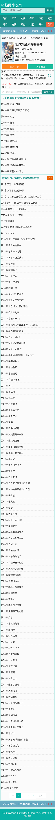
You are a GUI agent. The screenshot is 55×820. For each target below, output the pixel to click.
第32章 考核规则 (9, 373)
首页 (5, 18)
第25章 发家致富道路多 (12, 330)
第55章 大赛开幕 (9, 513)
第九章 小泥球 (8, 233)
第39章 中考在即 (9, 416)
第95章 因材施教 (9, 757)
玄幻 (14, 18)
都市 (31, 18)
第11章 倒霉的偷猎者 (11, 245)
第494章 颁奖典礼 (9, 140)
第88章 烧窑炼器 (9, 714)
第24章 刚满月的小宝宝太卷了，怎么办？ (20, 324)
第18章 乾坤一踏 (9, 287)
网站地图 (27, 815)
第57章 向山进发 (9, 525)
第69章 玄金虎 (8, 599)
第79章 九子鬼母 (9, 660)
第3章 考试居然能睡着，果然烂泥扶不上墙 (21, 196)
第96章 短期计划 (9, 763)
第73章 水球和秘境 (10, 623)
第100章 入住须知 (9, 788)
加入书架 (14, 66)
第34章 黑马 (7, 385)
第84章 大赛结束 (9, 690)
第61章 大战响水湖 (10, 550)
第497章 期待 (7, 122)
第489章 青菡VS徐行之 (12, 171)
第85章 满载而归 (9, 696)
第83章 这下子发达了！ (12, 684)
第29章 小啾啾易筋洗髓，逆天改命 (17, 355)
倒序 (50, 177)
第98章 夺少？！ (9, 775)
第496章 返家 (7, 128)
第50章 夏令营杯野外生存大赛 (15, 483)
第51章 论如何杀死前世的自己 (15, 489)
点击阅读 (40, 66)
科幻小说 (21, 37)
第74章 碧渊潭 (8, 629)
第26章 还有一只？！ (11, 336)
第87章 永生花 (8, 708)
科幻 (5, 24)
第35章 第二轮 (8, 391)
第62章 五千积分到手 (11, 556)
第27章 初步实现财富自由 (13, 342)
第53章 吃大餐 (8, 501)
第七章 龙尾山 (8, 220)
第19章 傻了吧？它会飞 (12, 294)
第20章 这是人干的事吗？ (13, 300)
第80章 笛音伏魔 (9, 666)
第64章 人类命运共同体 (12, 568)
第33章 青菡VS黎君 (10, 379)
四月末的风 (27, 48)
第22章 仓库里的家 (10, 312)
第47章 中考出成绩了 (11, 464)
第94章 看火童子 (9, 751)
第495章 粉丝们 (8, 134)
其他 (23, 24)
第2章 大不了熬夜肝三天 (12, 190)
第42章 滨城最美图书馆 (12, 434)
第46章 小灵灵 (8, 458)
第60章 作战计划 (9, 544)
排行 (31, 24)
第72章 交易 (7, 617)
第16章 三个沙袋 (9, 275)
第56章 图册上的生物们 (12, 519)
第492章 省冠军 (8, 152)
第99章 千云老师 (9, 782)
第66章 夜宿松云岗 (10, 580)
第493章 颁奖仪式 (9, 146)
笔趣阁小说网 (11, 4)
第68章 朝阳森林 (9, 592)
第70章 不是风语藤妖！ (12, 605)
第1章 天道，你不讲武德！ (13, 184)
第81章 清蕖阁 (8, 672)
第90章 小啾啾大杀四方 (12, 727)
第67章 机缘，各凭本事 (12, 586)
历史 (40, 18)
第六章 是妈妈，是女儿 (12, 214)
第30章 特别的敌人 (10, 361)
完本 (40, 24)
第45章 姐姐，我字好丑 (12, 452)
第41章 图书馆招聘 (10, 428)
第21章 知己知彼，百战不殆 (14, 306)
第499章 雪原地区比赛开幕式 (15, 110)
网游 (50, 18)
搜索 (49, 10)
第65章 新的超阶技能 (11, 574)
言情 (14, 24)
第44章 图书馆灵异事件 (12, 446)
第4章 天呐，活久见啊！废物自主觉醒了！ (21, 202)
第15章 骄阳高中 (9, 269)
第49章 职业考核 (9, 477)
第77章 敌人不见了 (10, 647)
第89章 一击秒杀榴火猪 (12, 721)
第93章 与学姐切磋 (10, 745)
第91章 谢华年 (8, 733)
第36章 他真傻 (8, 397)
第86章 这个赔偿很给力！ (13, 702)
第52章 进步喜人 (9, 495)
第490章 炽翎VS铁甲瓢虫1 (13, 165)
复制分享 (48, 91)
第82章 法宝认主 (9, 678)
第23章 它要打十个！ (11, 318)
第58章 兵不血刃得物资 (12, 531)
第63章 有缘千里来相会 (12, 562)
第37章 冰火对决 (9, 403)
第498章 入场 (7, 116)
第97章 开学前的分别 (11, 769)
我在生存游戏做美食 (23, 83)
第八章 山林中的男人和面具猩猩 (16, 226)
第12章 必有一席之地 (11, 251)
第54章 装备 (7, 507)
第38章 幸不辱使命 (10, 409)
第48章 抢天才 (8, 470)
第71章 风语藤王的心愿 (12, 611)
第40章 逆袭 (7, 422)
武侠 (23, 18)
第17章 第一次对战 (10, 281)
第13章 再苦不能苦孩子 (12, 257)
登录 (50, 24)
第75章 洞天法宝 (9, 635)
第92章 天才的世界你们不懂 (14, 739)
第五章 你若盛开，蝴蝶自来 (14, 208)
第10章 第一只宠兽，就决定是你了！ (18, 239)
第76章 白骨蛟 (8, 641)
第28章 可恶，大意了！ (12, 348)
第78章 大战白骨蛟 (10, 653)
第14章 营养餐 (8, 263)
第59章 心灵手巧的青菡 (12, 538)
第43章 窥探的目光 (10, 440)
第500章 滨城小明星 (35, 60)
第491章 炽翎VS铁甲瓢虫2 (13, 159)
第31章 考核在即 (9, 367)
